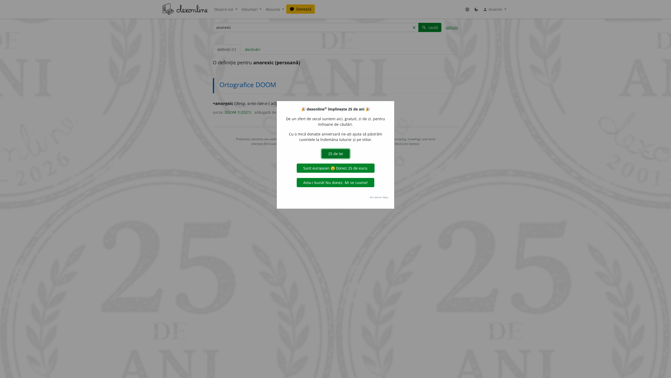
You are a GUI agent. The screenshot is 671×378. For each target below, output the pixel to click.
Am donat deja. (379, 197)
